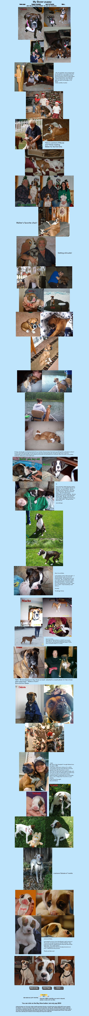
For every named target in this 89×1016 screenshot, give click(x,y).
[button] (43, 995)
